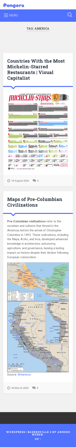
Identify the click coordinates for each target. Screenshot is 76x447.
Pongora (13, 5)
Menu (13, 15)
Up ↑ (38, 439)
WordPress (15, 431)
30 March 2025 (19, 387)
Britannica (24, 374)
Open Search (69, 15)
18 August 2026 (20, 180)
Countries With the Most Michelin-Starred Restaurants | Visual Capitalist (36, 69)
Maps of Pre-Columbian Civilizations (34, 202)
